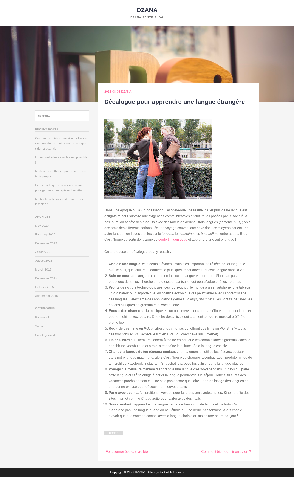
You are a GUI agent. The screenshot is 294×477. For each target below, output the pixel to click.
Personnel (114, 433)
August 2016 (43, 260)
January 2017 (44, 252)
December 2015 (46, 278)
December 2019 (46, 243)
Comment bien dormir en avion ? (226, 451)
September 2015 (46, 295)
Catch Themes (174, 472)
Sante (39, 326)
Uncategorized (45, 335)
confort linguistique (172, 239)
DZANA (147, 10)
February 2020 (45, 234)
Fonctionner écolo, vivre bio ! (128, 451)
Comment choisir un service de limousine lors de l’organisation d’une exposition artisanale (61, 143)
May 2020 (42, 225)
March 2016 (43, 269)
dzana (126, 91)
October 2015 (44, 287)
